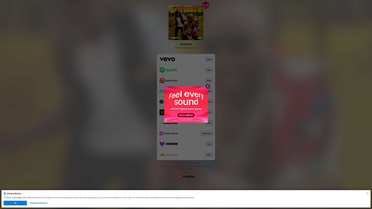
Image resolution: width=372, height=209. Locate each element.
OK (15, 203)
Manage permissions (38, 203)
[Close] (367, 193)
